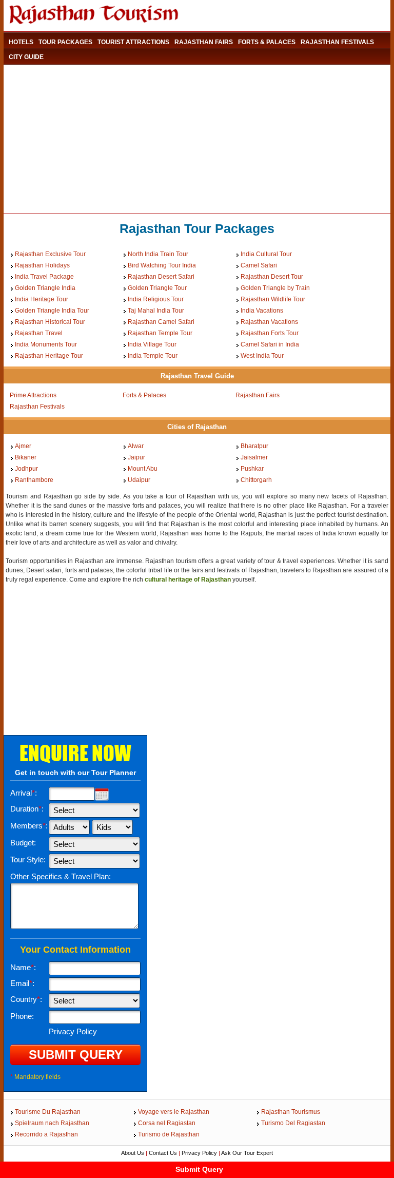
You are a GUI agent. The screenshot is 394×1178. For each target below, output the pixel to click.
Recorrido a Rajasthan (46, 1134)
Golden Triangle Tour (157, 288)
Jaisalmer (254, 457)
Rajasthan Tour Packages (197, 228)
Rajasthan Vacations (269, 321)
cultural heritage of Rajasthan (188, 579)
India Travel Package (44, 276)
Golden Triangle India (45, 288)
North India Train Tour (158, 254)
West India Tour (262, 355)
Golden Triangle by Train (275, 288)
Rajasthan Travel (39, 333)
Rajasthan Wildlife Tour (273, 299)
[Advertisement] (190, 139)
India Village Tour (152, 344)
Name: (23, 967)
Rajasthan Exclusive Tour (50, 254)
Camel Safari (259, 265)
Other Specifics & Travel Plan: (60, 876)
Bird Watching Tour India (162, 265)
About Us (132, 1153)
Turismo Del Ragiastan (293, 1123)
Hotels (21, 42)
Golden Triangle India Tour (52, 310)
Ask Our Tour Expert (247, 1153)
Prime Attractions (33, 395)
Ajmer (23, 446)
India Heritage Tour (41, 299)
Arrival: (23, 792)
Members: (29, 825)
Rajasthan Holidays (42, 265)
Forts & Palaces (267, 42)
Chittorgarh (256, 480)
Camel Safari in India (270, 344)
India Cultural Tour (266, 254)
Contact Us (163, 1153)
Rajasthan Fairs (203, 42)
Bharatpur (254, 446)
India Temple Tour (153, 355)
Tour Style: (28, 859)
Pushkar (252, 468)
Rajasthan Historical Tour (50, 321)
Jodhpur (26, 468)
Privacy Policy (199, 1153)
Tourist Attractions (133, 42)
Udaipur (139, 480)
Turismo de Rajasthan (169, 1134)
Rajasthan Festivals (337, 42)
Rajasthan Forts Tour (270, 333)
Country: (26, 999)
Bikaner (25, 457)
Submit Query (199, 1169)
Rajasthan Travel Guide (197, 376)
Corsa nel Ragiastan (166, 1123)
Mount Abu (142, 468)
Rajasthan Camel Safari (161, 321)
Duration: (27, 808)
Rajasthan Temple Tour (160, 333)
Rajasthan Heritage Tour (49, 355)
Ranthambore (34, 480)
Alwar (136, 446)
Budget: (23, 842)
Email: (22, 983)
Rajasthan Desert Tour (272, 276)
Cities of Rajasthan (197, 427)
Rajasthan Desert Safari (161, 276)
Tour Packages (65, 42)
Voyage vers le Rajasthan (173, 1111)
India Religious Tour (156, 299)
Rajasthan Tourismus (290, 1111)
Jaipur (136, 457)
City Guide (26, 57)
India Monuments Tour (46, 344)
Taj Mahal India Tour (156, 310)
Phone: (22, 1016)
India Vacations (262, 310)
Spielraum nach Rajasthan (52, 1123)
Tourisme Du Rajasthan (48, 1111)
